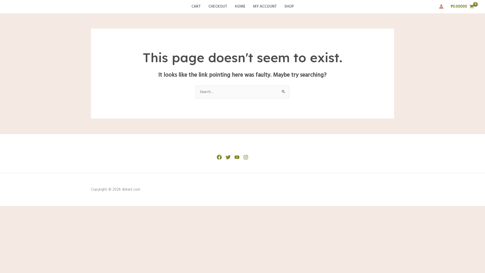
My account (265, 7)
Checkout (217, 7)
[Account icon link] (441, 6)
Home (240, 7)
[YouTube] (236, 157)
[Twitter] (228, 157)
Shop (289, 7)
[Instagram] (245, 157)
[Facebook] (219, 157)
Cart (196, 7)
